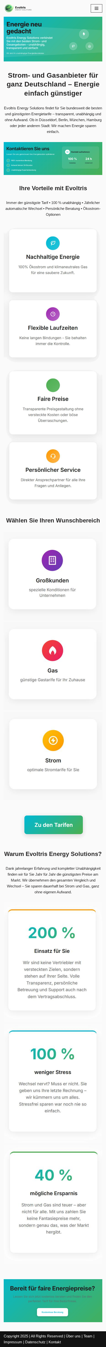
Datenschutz (35, 1342)
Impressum (13, 1342)
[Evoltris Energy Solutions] (18, 8)
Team (88, 1336)
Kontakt (55, 1342)
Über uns (73, 1336)
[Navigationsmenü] (96, 8)
